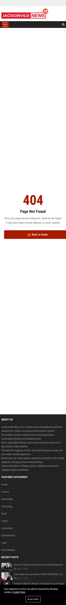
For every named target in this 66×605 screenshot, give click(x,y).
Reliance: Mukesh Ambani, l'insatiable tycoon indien (39, 583)
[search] (63, 24)
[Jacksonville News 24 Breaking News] (24, 13)
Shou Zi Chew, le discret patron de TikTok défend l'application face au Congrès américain (39, 564)
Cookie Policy (18, 592)
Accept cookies (33, 599)
